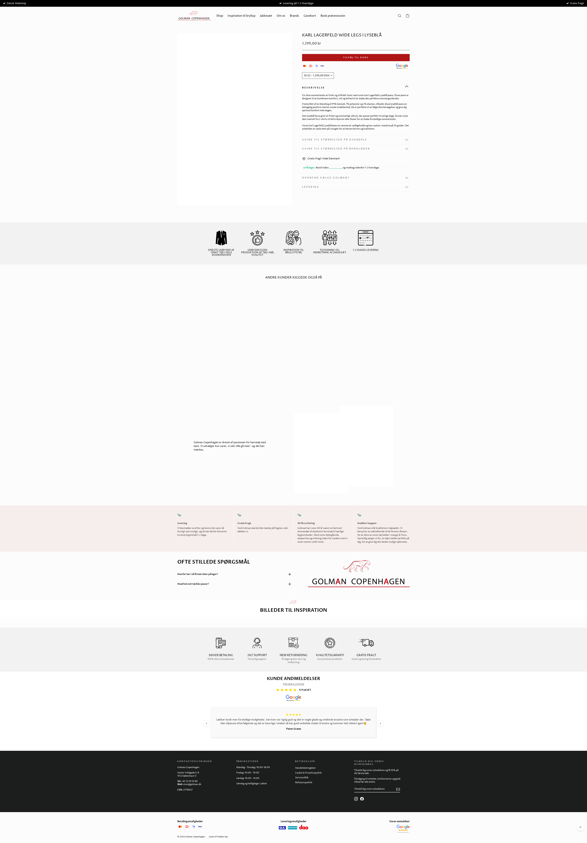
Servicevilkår (302, 777)
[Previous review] (206, 723)
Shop (219, 16)
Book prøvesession (333, 16)
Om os (281, 16)
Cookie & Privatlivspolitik (308, 773)
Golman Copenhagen (195, 836)
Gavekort (310, 16)
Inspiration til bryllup (241, 16)
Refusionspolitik (303, 782)
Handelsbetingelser (305, 768)
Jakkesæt (266, 16)
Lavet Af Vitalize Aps (218, 836)
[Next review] (381, 723)
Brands (294, 16)
